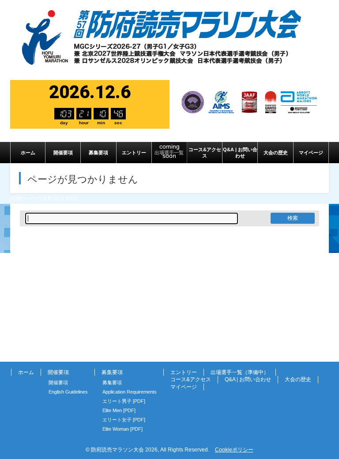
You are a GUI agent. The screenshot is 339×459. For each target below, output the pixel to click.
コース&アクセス (190, 379)
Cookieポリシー (234, 450)
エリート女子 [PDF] (123, 419)
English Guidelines (68, 391)
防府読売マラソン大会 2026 (124, 450)
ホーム (26, 372)
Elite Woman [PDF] (122, 429)
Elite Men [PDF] (119, 410)
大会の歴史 (298, 379)
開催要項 (58, 382)
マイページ (183, 387)
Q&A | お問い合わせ (248, 379)
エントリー (183, 372)
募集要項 (112, 382)
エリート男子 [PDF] (123, 401)
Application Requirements (129, 391)
